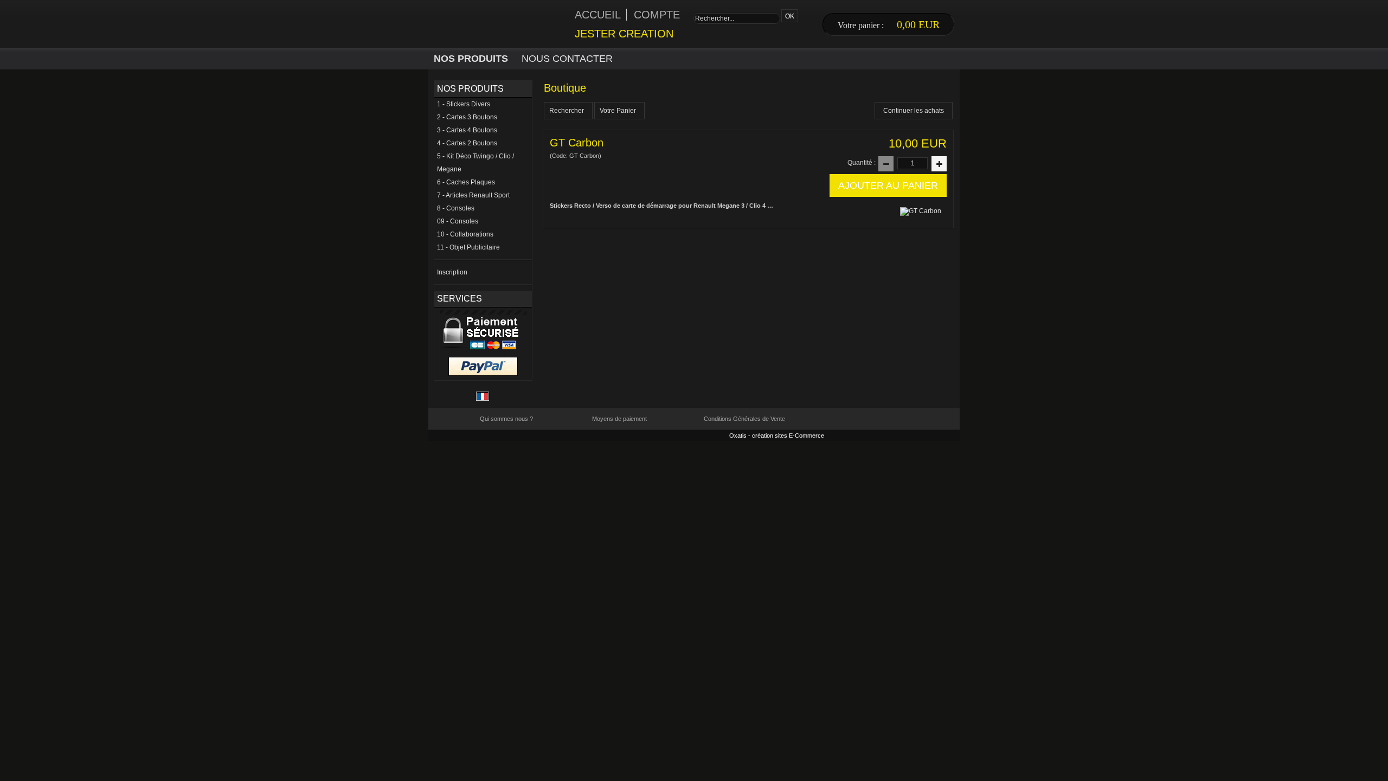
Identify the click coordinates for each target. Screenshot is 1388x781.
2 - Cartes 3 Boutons (467, 117)
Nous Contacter (567, 58)
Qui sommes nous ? (506, 418)
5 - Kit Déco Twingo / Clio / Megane (475, 162)
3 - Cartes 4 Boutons (467, 130)
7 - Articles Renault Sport (473, 195)
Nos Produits (471, 58)
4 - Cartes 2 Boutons (467, 143)
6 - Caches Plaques (466, 182)
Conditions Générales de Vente (744, 418)
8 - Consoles (455, 208)
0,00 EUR (918, 24)
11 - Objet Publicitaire (468, 247)
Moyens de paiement (619, 418)
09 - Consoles (457, 221)
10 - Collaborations (465, 234)
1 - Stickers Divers (463, 104)
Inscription (452, 272)
